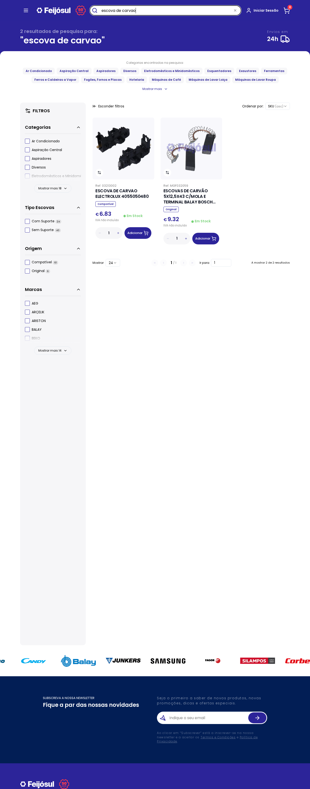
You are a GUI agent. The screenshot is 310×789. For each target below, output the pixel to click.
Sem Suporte (45, 230)
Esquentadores (219, 71)
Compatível (44, 262)
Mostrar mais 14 (50, 350)
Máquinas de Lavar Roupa (255, 80)
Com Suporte (46, 221)
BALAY (37, 329)
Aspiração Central (74, 71)
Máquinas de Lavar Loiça (208, 80)
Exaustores (247, 71)
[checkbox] (27, 141)
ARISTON (39, 320)
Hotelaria (136, 80)
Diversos (129, 71)
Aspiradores (106, 71)
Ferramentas (274, 71)
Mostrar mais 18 (50, 188)
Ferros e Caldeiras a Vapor (55, 80)
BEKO (36, 338)
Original (40, 271)
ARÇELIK (38, 312)
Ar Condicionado (39, 71)
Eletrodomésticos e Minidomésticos (172, 71)
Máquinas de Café (166, 80)
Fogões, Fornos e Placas (103, 80)
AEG (35, 303)
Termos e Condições (218, 737)
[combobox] (277, 106)
